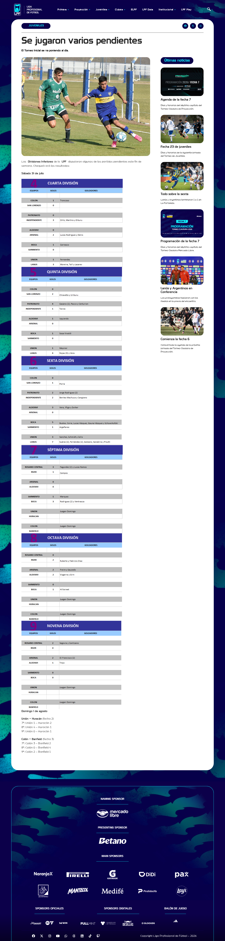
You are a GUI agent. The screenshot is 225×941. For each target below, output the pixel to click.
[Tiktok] (90, 936)
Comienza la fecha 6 (175, 339)
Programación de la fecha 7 (180, 241)
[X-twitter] (41, 936)
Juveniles (36, 25)
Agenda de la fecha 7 (176, 99)
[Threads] (74, 936)
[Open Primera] (68, 9)
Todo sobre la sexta (174, 194)
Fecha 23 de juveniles (176, 146)
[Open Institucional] (175, 9)
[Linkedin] (82, 936)
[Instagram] (50, 936)
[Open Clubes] (124, 9)
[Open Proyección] (89, 9)
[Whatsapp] (66, 936)
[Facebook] (33, 936)
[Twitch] (98, 936)
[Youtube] (58, 936)
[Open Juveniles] (108, 9)
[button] (209, 9)
